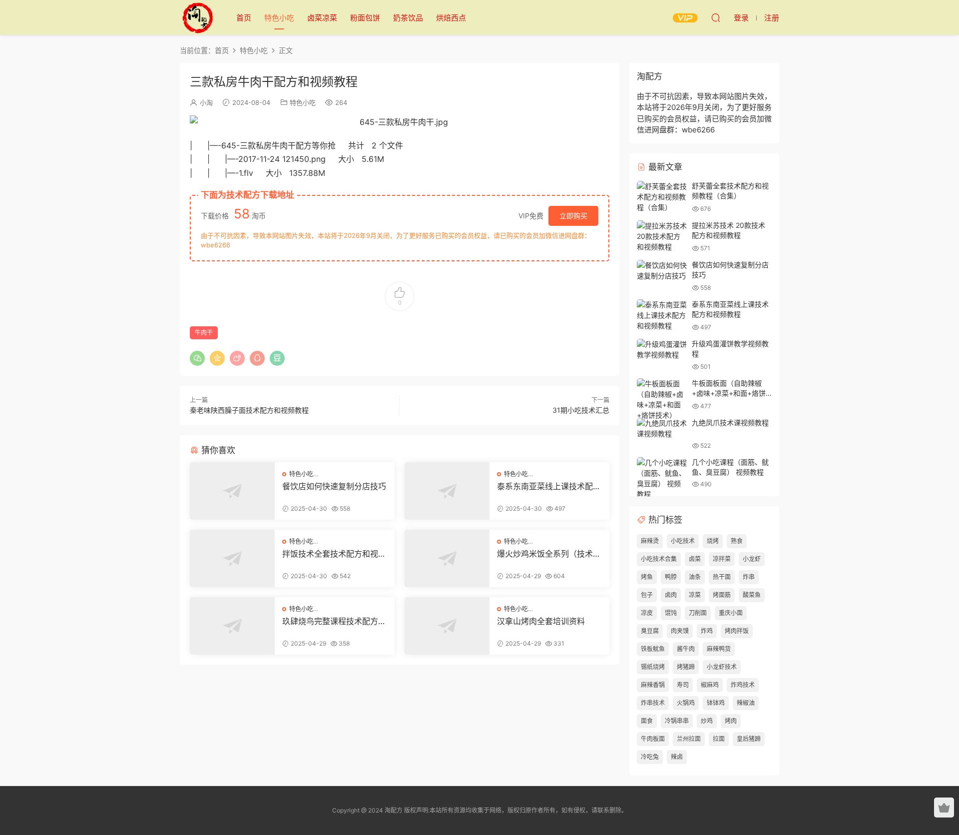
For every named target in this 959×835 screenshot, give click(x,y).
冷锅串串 (677, 721)
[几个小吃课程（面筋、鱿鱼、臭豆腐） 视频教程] (662, 478)
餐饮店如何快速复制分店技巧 (334, 486)
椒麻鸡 (710, 685)
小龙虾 (752, 559)
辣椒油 (746, 703)
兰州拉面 (689, 739)
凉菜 (695, 595)
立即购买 (573, 215)
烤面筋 (722, 595)
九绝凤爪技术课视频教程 (730, 422)
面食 (647, 721)
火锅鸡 (686, 703)
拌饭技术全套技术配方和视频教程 (334, 554)
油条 (695, 577)
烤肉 (731, 721)
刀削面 (698, 613)
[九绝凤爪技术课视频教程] (662, 428)
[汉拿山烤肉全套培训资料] (447, 626)
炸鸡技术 (743, 685)
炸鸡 (707, 631)
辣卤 (677, 757)
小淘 (206, 102)
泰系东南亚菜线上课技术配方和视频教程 (549, 486)
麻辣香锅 (653, 685)
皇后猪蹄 (749, 739)
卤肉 (671, 595)
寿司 (683, 685)
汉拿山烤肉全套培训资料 (541, 621)
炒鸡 (707, 721)
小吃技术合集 (659, 559)
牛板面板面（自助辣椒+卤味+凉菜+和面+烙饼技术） (729, 393)
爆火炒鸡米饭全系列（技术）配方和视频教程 (549, 554)
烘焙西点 (451, 17)
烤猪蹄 (686, 667)
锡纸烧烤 (653, 667)
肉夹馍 (680, 631)
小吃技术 (683, 541)
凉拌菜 (722, 559)
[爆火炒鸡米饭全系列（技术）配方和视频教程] (447, 558)
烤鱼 (647, 577)
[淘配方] (197, 17)
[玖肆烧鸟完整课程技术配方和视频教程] (232, 626)
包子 (647, 595)
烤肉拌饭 (737, 631)
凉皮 (647, 613)
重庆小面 (731, 613)
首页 (243, 17)
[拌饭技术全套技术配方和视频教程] (232, 558)
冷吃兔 (650, 757)
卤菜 (695, 559)
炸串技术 (653, 703)
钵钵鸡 (716, 703)
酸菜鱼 (752, 595)
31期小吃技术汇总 (580, 410)
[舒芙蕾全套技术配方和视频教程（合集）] (662, 196)
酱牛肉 (686, 649)
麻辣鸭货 (719, 649)
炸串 (749, 577)
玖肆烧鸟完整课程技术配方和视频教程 (334, 621)
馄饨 (671, 613)
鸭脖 (671, 577)
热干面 (722, 577)
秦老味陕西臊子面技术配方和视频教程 (249, 410)
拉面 (719, 739)
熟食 (737, 541)
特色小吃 (279, 17)
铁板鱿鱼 (653, 649)
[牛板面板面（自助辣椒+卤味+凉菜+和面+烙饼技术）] (662, 399)
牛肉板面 (653, 739)
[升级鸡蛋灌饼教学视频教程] (662, 349)
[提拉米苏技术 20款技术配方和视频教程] (662, 236)
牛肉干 (204, 332)
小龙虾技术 (722, 667)
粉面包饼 (365, 17)
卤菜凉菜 (322, 17)
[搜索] (716, 17)
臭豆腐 (650, 631)
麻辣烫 (650, 541)
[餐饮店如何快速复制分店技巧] (232, 491)
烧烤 (713, 541)
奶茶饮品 (408, 17)
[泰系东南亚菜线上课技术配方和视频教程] (447, 491)
